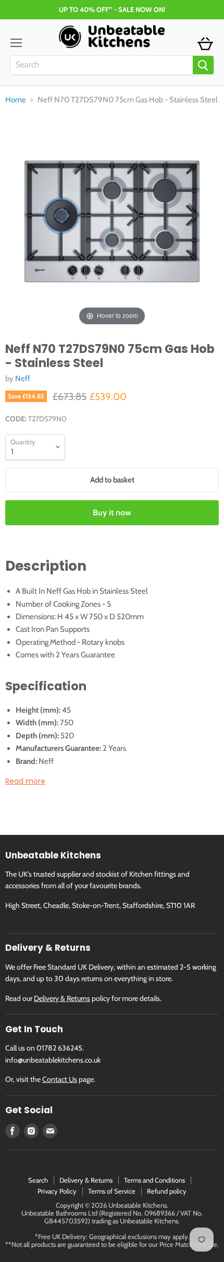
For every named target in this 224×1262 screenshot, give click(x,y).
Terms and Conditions (154, 1180)
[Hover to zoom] (112, 220)
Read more (25, 781)
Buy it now (112, 512)
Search (38, 1180)
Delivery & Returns (62, 998)
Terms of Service (111, 1191)
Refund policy (166, 1191)
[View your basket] (205, 44)
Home (15, 100)
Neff (22, 378)
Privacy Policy (57, 1191)
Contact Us (59, 1079)
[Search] (203, 65)
